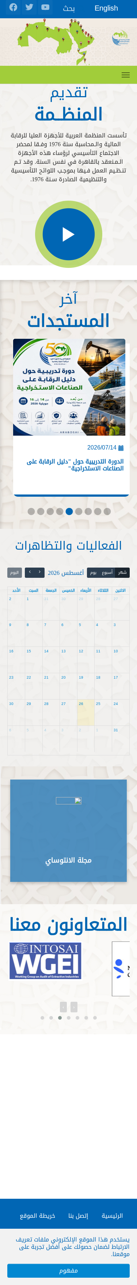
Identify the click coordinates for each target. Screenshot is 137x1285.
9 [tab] (106, 513)
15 (29, 651)
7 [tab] (87, 513)
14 (46, 651)
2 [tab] (40, 513)
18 (98, 677)
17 (116, 677)
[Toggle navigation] (126, 75)
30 (63, 599)
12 (81, 651)
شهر (122, 572)
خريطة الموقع (37, 1215)
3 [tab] (49, 513)
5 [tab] (68, 513)
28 (98, 599)
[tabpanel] (68, 420)
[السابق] (40, 573)
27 (116, 599)
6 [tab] (78, 513)
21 (46, 677)
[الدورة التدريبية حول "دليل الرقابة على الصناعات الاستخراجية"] (69, 390)
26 (81, 704)
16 (11, 651)
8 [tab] (97, 513)
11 (98, 651)
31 (46, 599)
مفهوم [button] (68, 1270)
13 (63, 651)
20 (63, 677)
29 (81, 599)
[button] (42, 1017)
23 (11, 677)
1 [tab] (30, 513)
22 (29, 677)
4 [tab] (59, 513)
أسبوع (107, 572)
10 (116, 651)
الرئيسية (112, 1215)
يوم (93, 572)
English (106, 8)
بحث (69, 8)
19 (81, 677)
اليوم (14, 572)
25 (98, 704)
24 (116, 704)
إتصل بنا (78, 1215)
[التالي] (30, 573)
